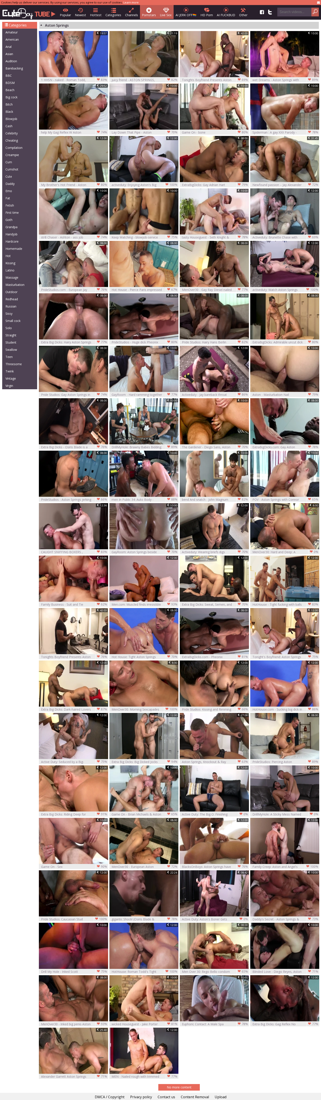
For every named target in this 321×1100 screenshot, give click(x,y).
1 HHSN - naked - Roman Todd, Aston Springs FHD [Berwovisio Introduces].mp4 (74, 80)
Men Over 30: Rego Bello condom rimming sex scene (215, 971)
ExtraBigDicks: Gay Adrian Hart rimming (215, 184)
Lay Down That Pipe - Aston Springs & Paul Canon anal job (145, 132)
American (12, 39)
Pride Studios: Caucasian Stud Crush (74, 919)
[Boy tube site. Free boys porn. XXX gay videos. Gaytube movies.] (29, 12)
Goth (8, 220)
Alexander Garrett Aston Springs (74, 1076)
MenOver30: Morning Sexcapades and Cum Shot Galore (145, 709)
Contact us (166, 1097)
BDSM (10, 83)
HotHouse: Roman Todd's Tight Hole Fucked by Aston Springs (145, 971)
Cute (8, 176)
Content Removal (195, 1097)
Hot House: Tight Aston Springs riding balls (145, 657)
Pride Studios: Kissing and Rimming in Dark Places (215, 709)
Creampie (12, 155)
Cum (8, 162)
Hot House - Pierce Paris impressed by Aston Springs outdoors (145, 289)
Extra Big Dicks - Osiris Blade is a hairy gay (74, 447)
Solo (8, 328)
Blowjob (11, 119)
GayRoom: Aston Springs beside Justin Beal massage (145, 552)
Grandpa (11, 227)
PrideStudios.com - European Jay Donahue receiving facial (74, 289)
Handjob (11, 234)
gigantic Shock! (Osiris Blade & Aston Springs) (145, 919)
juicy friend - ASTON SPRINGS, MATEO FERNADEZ (145, 80)
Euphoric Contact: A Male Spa (215, 1024)
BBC (8, 75)
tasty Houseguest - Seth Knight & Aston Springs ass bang (215, 237)
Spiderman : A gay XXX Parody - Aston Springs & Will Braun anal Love (285, 132)
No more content (179, 1087)
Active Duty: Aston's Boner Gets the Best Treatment (215, 919)
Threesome (13, 364)
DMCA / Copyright (109, 1097)
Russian (10, 306)
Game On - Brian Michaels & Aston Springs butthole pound (145, 814)
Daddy (10, 184)
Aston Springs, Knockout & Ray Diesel (215, 761)
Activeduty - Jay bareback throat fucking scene (215, 394)
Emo (8, 191)
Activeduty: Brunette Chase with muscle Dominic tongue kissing (285, 237)
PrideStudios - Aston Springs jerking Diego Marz (74, 499)
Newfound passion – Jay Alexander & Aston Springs (285, 184)
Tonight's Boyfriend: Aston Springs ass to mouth (285, 657)
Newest (80, 15)
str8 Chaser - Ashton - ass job (74, 237)
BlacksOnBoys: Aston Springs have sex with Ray (215, 866)
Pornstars (149, 15)
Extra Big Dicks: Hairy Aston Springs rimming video (74, 342)
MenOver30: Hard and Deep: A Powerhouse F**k (285, 552)
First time (12, 212)
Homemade (13, 249)
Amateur (11, 32)
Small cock (13, 321)
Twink (9, 371)
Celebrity (11, 133)
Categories (113, 15)
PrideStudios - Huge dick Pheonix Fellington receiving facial (145, 342)
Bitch (9, 104)
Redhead (11, 299)
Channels (131, 15)
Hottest (96, 15)
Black (9, 111)
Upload (220, 1097)
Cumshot (11, 169)
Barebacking (14, 68)
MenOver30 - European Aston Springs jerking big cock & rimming (145, 866)
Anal (8, 47)
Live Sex (166, 15)
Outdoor (11, 292)
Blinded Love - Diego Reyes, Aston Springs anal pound (285, 971)
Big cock (11, 97)
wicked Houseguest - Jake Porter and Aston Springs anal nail (145, 1024)
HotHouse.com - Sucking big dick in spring (285, 709)
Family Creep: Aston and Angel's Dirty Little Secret (285, 866)
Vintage (10, 378)
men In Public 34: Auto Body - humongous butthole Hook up (145, 499)
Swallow (11, 350)
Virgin (9, 386)
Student (10, 342)
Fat (7, 198)
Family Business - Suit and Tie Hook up (74, 604)
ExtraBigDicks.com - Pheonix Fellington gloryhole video (215, 657)
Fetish (9, 205)
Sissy (8, 313)
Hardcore (12, 241)
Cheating (11, 140)
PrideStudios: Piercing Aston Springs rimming (285, 761)
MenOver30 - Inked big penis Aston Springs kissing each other (74, 1024)
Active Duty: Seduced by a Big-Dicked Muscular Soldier (74, 761)
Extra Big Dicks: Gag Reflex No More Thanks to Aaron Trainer (285, 1024)
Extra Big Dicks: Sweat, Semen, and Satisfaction (215, 604)
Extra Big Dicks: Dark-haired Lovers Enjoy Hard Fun (74, 709)
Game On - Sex (74, 866)
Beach (9, 90)
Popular (65, 15)
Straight (10, 335)
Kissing (10, 263)
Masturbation (14, 285)
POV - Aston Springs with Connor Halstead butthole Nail (285, 499)
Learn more (131, 2)
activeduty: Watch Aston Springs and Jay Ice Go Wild (285, 289)
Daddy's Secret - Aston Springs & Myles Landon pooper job (285, 919)
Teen (9, 357)
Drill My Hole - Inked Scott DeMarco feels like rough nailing (74, 971)
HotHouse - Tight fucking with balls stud (285, 604)
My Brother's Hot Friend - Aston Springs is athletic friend (74, 184)
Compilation (13, 148)
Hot (8, 256)
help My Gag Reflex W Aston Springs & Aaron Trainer (74, 132)
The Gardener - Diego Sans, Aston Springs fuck (215, 447)
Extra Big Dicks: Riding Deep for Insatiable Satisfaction (74, 814)
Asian (9, 54)
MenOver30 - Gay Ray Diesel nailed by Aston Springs (215, 289)
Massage (11, 277)
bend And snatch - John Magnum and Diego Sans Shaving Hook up (215, 499)
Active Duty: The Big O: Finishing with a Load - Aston (215, 814)
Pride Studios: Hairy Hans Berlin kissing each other (215, 342)
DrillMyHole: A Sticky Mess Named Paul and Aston (285, 814)
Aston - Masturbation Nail (285, 394)
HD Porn (206, 15)
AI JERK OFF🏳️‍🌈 (186, 15)
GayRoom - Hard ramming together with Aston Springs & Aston (145, 394)
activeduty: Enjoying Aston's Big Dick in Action (145, 184)
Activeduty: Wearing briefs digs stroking (215, 552)
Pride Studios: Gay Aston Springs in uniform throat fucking (74, 394)
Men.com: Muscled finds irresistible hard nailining (145, 604)
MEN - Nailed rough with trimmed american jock (145, 1076)
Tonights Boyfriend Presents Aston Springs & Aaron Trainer (215, 80)
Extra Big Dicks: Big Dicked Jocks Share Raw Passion (145, 761)
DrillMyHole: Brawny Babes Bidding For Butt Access (145, 447)
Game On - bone (215, 132)
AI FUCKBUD (226, 15)
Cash (8, 126)
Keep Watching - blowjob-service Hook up (145, 237)
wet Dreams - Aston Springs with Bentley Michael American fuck (285, 80)
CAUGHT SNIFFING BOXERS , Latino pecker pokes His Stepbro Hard (74, 552)
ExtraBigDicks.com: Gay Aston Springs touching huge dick (285, 447)
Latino (9, 270)
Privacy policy (141, 1097)
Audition (11, 61)
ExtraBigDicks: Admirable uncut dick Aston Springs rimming (285, 342)
